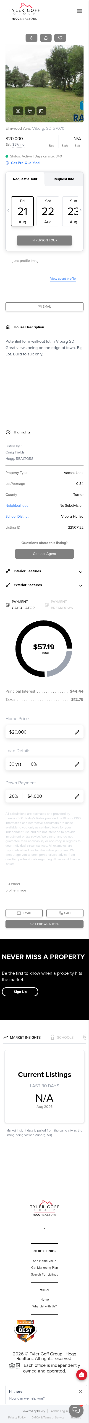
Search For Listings (44, 1274)
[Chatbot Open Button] (76, 1410)
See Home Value (44, 1260)
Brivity (41, 1411)
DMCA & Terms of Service (47, 1417)
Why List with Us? (44, 1306)
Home (44, 1299)
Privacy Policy (17, 1417)
